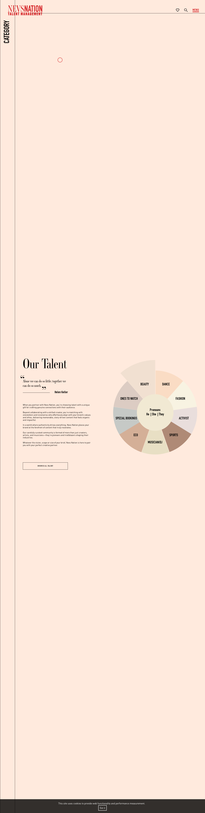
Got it (102, 807)
